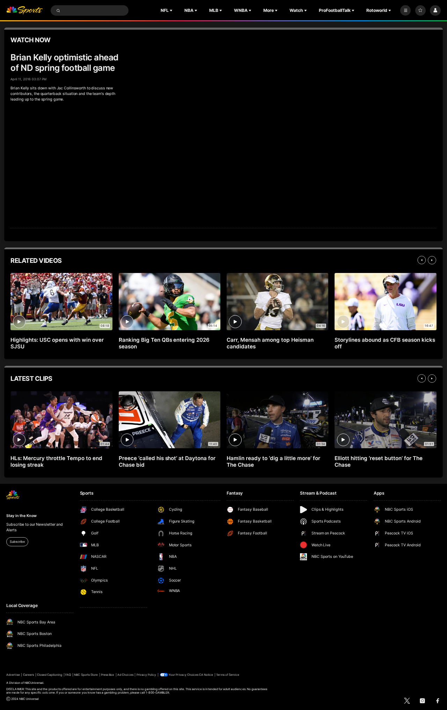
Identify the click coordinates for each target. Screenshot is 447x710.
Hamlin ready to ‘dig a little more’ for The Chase (273, 461)
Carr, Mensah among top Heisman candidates (270, 343)
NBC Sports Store (86, 674)
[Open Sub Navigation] (172, 10)
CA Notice (206, 674)
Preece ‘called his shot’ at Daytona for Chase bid (167, 461)
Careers (28, 674)
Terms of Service (227, 674)
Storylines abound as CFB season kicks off (385, 343)
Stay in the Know (21, 515)
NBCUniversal (34, 683)
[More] (405, 10)
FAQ (68, 674)
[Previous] (421, 260)
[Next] (432, 260)
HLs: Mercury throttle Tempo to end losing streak (56, 461)
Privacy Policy (146, 674)
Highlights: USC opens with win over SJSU (56, 343)
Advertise (13, 674)
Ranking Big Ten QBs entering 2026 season (164, 343)
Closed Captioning (50, 674)
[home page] (24, 11)
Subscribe (17, 541)
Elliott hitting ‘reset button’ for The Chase (378, 461)
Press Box (107, 674)
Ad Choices (125, 674)
